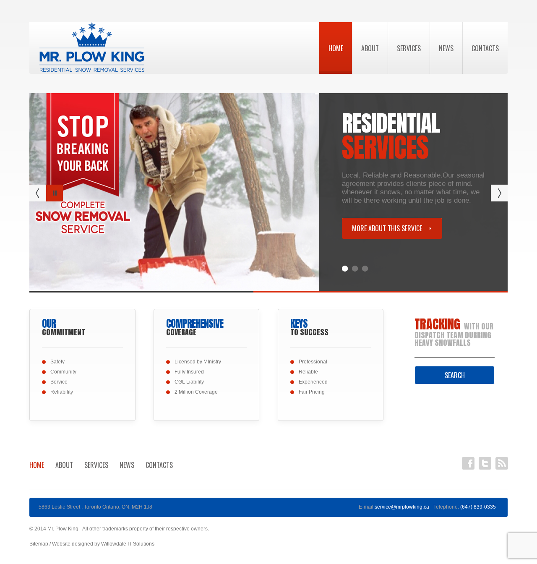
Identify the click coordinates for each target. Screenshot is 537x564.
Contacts (485, 48)
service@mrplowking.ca (402, 507)
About (370, 48)
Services (409, 48)
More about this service (387, 228)
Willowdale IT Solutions (127, 544)
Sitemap (38, 544)
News (446, 48)
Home (335, 48)
